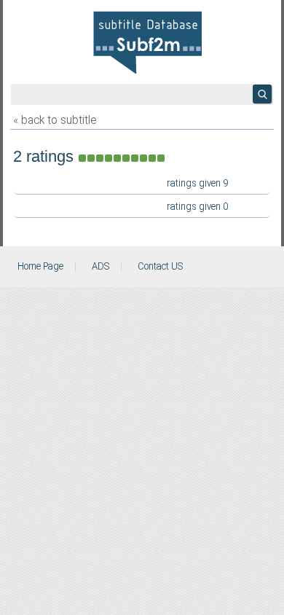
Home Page (40, 266)
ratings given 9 (197, 183)
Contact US (160, 266)
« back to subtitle (54, 121)
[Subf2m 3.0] (147, 42)
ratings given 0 (197, 207)
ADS (100, 266)
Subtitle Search (262, 94)
